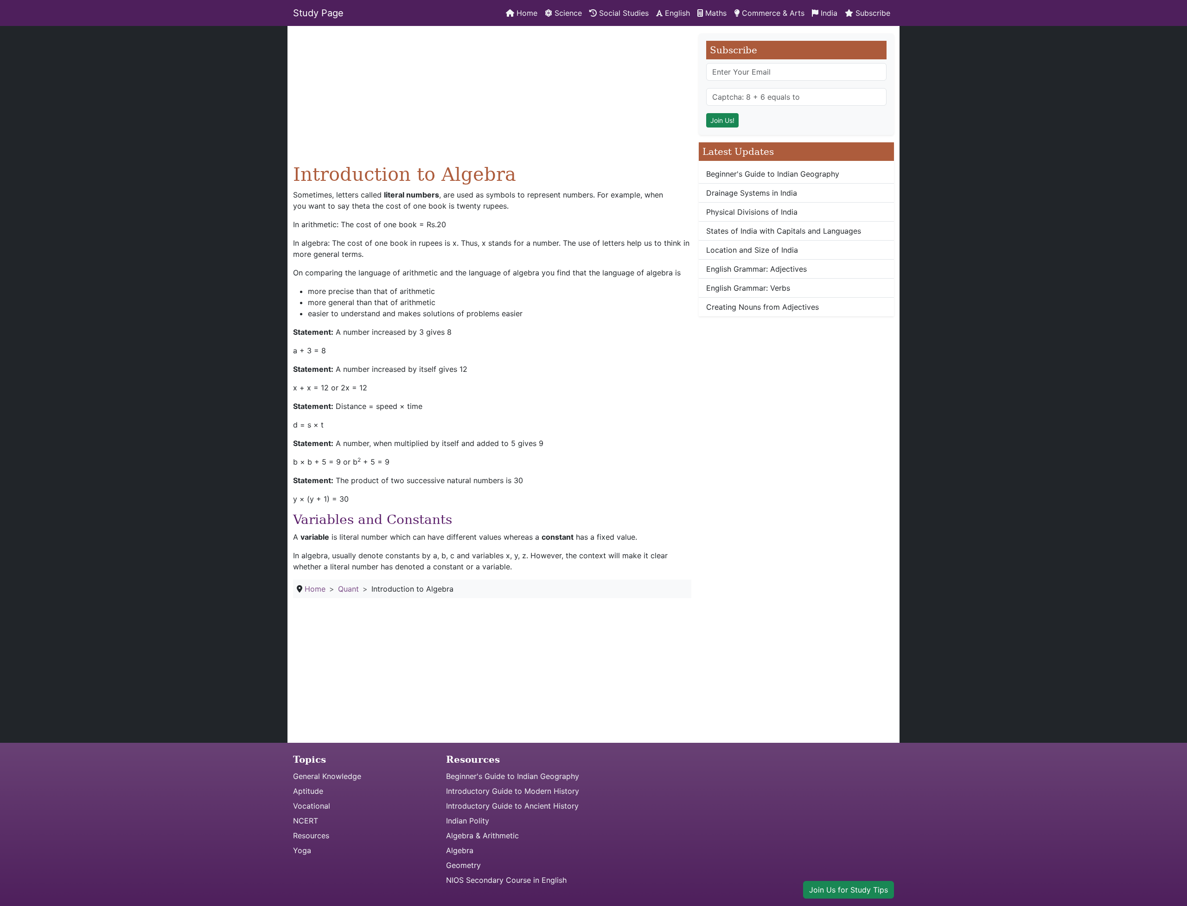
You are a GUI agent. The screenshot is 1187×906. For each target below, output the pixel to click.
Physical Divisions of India (752, 212)
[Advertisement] (492, 98)
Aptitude (308, 791)
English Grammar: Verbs (748, 288)
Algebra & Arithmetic (482, 835)
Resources (311, 835)
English (676, 13)
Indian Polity (467, 820)
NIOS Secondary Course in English (506, 880)
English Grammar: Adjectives (756, 269)
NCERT (305, 820)
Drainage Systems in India (751, 193)
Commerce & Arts (772, 13)
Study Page (318, 13)
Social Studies (623, 13)
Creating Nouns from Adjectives (762, 307)
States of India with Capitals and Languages (783, 231)
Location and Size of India (752, 250)
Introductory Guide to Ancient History (512, 805)
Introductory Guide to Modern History (512, 791)
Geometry (463, 865)
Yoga (302, 850)
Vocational (311, 805)
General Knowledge (327, 776)
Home (525, 13)
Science (567, 13)
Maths (715, 13)
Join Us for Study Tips (848, 889)
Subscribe (871, 13)
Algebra (459, 850)
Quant (348, 588)
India (827, 13)
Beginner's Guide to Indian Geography (772, 174)
